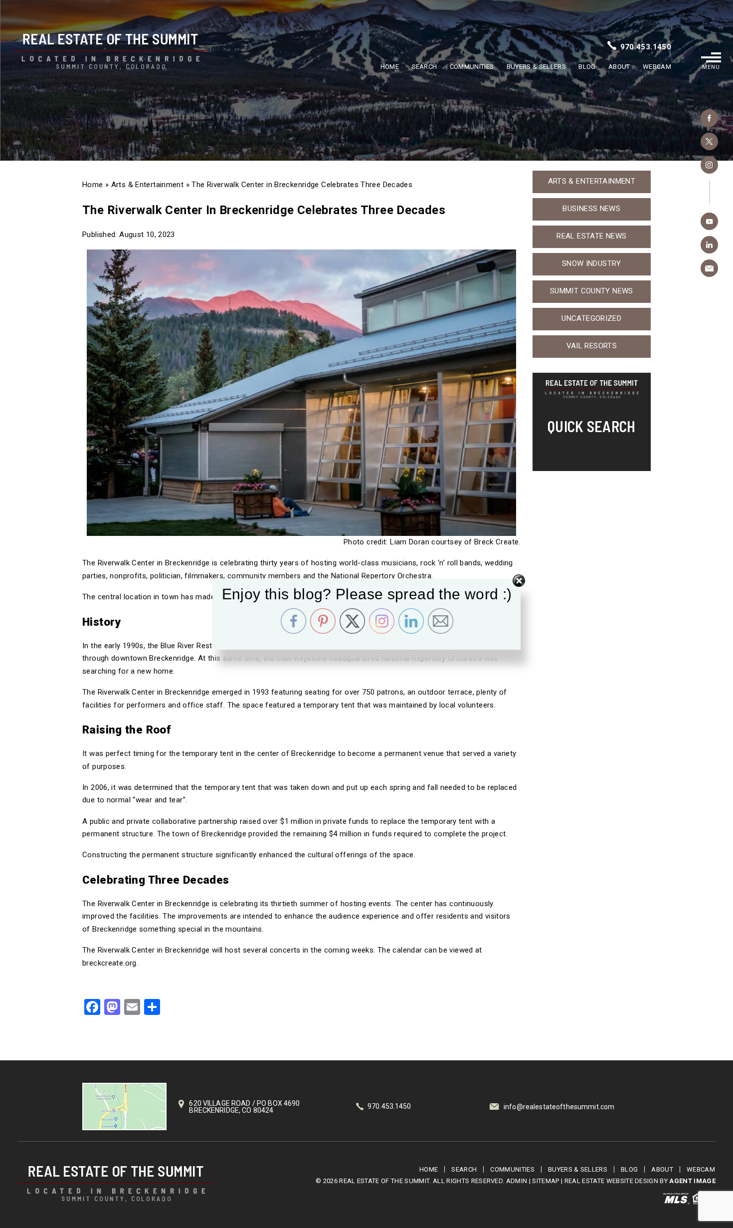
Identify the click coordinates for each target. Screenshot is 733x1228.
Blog (586, 66)
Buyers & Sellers (536, 66)
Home (389, 66)
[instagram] (709, 165)
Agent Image (692, 1181)
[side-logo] (591, 389)
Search (424, 66)
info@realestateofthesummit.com (559, 1106)
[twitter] (709, 141)
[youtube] (709, 221)
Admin (517, 1181)
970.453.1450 (646, 46)
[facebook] (709, 118)
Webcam (657, 66)
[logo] (115, 1184)
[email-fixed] (709, 268)
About (619, 66)
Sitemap (545, 1181)
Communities (472, 66)
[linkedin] (709, 244)
